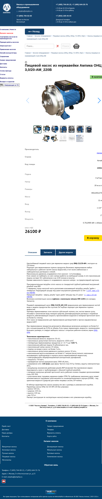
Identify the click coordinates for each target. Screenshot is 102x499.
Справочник (4, 56)
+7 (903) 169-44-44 (63, 16)
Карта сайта (51, 436)
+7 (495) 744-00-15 (16, 470)
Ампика (99, 153)
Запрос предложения (8, 60)
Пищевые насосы (8, 456)
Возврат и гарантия (7, 82)
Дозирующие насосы (55, 446)
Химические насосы (55, 456)
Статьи (2, 74)
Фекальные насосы (54, 450)
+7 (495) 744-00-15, (64, 4)
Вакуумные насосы (9, 446)
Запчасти (48, 252)
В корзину (93, 238)
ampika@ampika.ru (25, 11)
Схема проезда (5, 71)
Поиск (65, 46)
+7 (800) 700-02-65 (24, 16)
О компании (4, 29)
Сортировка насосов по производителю (8, 37)
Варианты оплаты (6, 78)
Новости (13, 29)
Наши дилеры (7, 433)
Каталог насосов (6, 33)
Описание (32, 252)
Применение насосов (8, 49)
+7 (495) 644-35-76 (80, 4)
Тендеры (50, 429)
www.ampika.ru (59, 496)
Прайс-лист (6, 426)
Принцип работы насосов (9, 42)
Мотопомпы (6, 460)
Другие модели (66, 252)
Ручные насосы (8, 453)
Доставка (3, 64)
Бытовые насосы (53, 453)
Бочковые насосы (9, 450)
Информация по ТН (11, 85)
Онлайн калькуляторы (8, 53)
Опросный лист (5, 46)
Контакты (3, 67)
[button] (99, 100)
